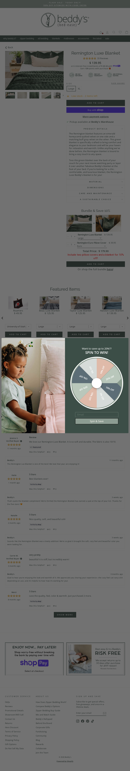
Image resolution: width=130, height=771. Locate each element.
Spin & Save (97, 421)
